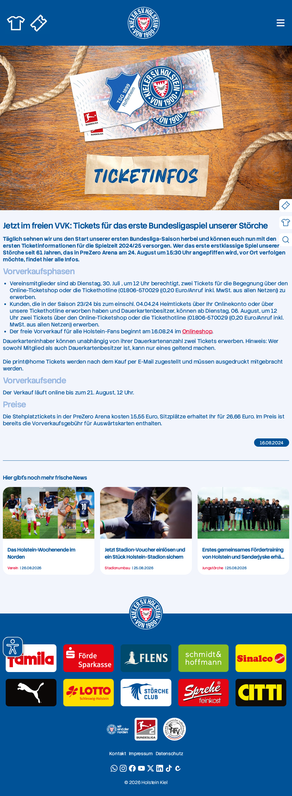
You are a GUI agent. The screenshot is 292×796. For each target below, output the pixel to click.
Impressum (141, 754)
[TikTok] (168, 768)
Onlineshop (197, 331)
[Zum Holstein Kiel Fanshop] (16, 22)
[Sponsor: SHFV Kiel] (174, 729)
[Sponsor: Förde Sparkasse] (88, 658)
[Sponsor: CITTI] (261, 693)
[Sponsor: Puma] (31, 693)
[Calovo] (178, 768)
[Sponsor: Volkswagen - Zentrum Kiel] (203, 658)
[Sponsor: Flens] (146, 658)
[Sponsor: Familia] (31, 658)
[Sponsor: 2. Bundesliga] (146, 729)
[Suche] (285, 239)
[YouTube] (141, 768)
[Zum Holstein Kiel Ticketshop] (38, 22)
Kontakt (117, 754)
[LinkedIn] (159, 768)
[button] (13, 647)
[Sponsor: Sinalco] (261, 658)
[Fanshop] (285, 222)
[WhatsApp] (114, 768)
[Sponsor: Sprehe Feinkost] (203, 693)
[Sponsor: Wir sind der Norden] (117, 729)
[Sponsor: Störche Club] (146, 693)
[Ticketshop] (285, 205)
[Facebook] (132, 768)
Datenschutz (169, 754)
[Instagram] (123, 768)
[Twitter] (150, 768)
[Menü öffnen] (280, 23)
